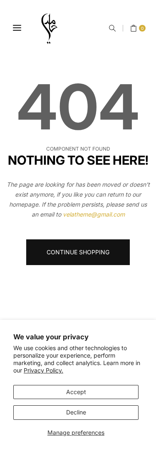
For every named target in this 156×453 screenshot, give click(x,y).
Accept (76, 391)
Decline (76, 412)
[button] (112, 28)
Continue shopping (78, 252)
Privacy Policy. (43, 370)
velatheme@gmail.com (94, 214)
